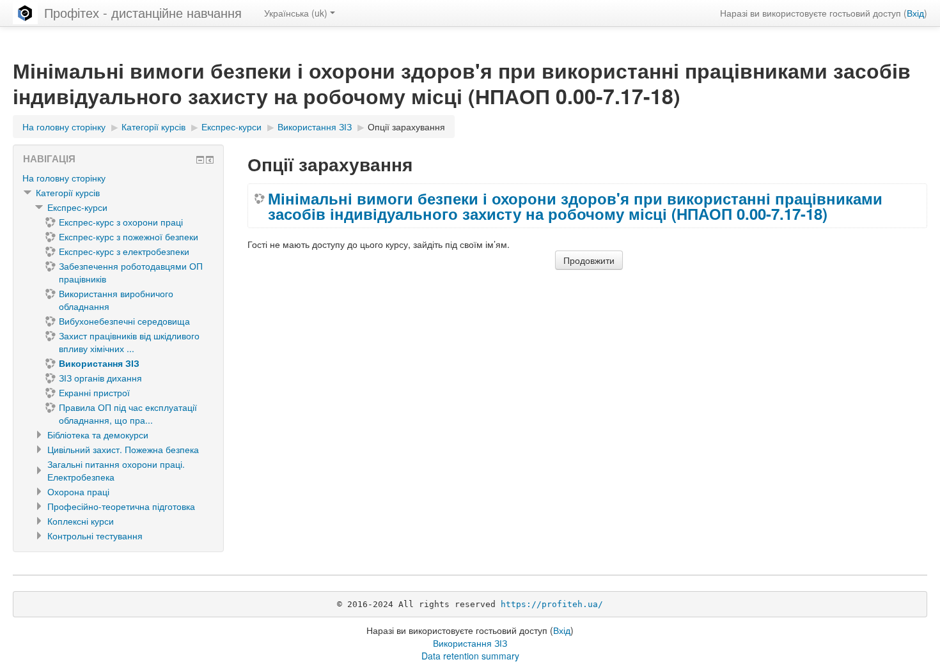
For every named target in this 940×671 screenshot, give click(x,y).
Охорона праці (78, 491)
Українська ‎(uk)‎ (295, 12)
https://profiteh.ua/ (552, 604)
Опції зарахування (406, 126)
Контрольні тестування (95, 535)
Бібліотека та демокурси (97, 434)
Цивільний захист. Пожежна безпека (123, 449)
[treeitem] (118, 177)
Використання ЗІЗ (470, 642)
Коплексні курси (80, 520)
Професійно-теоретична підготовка (121, 506)
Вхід (915, 12)
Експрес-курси (77, 207)
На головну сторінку (64, 177)
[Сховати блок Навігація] (200, 160)
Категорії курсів (68, 192)
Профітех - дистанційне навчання (143, 12)
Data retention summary (470, 655)
